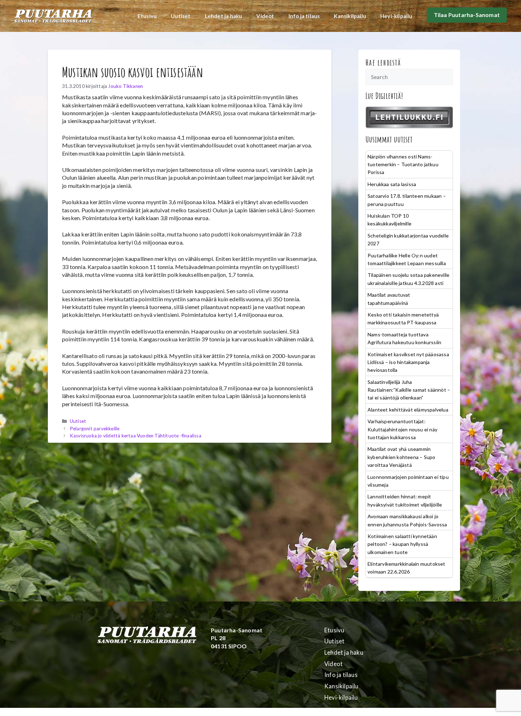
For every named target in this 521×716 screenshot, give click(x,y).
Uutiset (180, 16)
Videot (265, 16)
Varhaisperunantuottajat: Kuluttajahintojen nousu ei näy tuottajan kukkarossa (402, 429)
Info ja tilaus (304, 16)
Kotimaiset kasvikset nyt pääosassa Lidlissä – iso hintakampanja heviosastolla (408, 362)
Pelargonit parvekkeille (95, 428)
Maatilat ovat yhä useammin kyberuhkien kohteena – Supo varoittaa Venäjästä (401, 457)
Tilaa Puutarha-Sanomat (467, 14)
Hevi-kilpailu (396, 16)
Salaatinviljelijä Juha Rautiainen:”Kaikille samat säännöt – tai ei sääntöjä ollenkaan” (409, 390)
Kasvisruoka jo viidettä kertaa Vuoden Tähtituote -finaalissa (135, 435)
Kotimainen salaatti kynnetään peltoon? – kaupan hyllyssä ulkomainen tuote (402, 544)
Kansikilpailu (350, 16)
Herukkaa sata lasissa (392, 184)
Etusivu (147, 16)
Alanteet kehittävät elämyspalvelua (408, 410)
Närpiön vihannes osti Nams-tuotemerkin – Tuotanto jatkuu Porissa (403, 164)
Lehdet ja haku (223, 16)
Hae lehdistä (383, 62)
